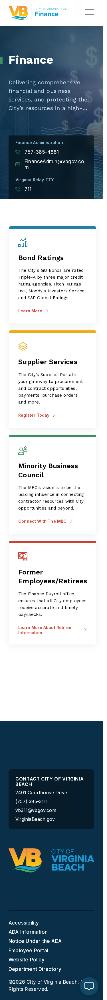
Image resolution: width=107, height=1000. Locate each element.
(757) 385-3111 (31, 801)
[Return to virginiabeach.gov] (51, 860)
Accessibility (24, 923)
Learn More (30, 310)
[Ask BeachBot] (89, 986)
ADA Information (28, 932)
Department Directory (35, 969)
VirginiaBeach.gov (35, 819)
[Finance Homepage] (38, 12)
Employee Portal (28, 950)
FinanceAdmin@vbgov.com (54, 164)
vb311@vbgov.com (35, 810)
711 (28, 189)
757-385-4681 (42, 152)
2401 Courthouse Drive (41, 792)
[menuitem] (51, 923)
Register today (33, 415)
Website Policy (27, 960)
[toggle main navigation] (89, 12)
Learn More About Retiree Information (44, 630)
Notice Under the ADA (35, 941)
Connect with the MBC (42, 521)
